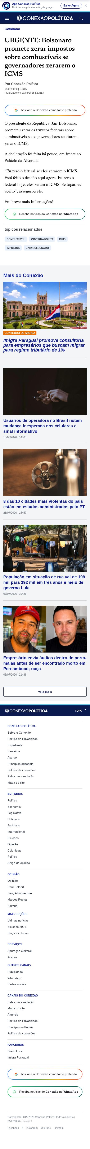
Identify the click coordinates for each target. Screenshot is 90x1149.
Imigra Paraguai (18, 1057)
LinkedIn (59, 1128)
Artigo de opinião (19, 863)
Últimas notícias (18, 920)
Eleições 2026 (17, 926)
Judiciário (14, 825)
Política (12, 800)
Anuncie (13, 1014)
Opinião (13, 844)
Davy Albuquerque (20, 893)
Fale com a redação (21, 776)
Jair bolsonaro (37, 248)
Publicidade (15, 971)
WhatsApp (14, 978)
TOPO (81, 710)
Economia (14, 806)
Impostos (13, 248)
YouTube (46, 1128)
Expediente (15, 745)
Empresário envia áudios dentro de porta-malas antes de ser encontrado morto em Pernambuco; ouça (44, 663)
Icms (62, 239)
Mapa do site (16, 782)
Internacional (16, 831)
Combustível (16, 239)
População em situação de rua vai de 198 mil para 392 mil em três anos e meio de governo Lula (44, 582)
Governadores (42, 239)
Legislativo (15, 812)
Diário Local (15, 1051)
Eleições (13, 838)
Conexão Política (24, 84)
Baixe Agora (71, 5)
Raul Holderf (16, 887)
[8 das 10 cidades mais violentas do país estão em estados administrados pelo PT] (45, 472)
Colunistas (14, 850)
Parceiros (14, 751)
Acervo (12, 757)
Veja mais (45, 691)
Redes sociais (17, 984)
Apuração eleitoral (20, 951)
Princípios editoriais (20, 763)
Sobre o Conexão (19, 732)
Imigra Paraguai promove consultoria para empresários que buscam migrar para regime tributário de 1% (44, 345)
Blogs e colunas (18, 933)
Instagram (32, 1128)
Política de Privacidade (23, 739)
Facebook (13, 1128)
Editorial (13, 905)
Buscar (81, 18)
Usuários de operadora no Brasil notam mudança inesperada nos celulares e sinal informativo (42, 426)
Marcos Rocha (17, 899)
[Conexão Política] (45, 18)
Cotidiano (12, 29)
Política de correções (21, 770)
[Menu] (8, 18)
